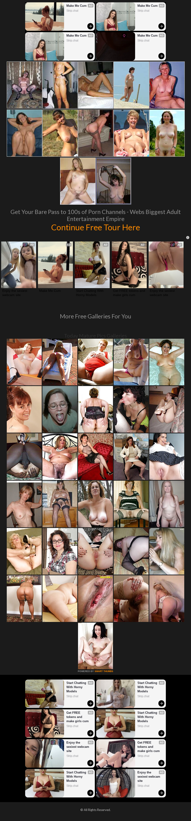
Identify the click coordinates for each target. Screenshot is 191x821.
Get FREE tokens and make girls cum (129, 293)
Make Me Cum (76, 5)
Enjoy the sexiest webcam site (15, 293)
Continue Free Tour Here (95, 227)
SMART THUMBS (104, 671)
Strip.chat (72, 10)
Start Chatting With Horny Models (90, 293)
